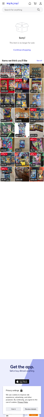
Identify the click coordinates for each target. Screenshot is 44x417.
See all (39, 60)
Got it (13, 408)
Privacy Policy (22, 399)
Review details (30, 407)
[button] (29, 3)
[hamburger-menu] (3, 3)
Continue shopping (22, 49)
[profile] (40, 3)
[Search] (38, 9)
